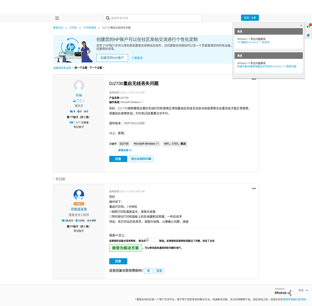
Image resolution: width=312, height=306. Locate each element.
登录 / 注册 (250, 17)
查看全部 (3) (125, 150)
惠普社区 (58, 27)
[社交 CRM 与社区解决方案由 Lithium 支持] (283, 291)
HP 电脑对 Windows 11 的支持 (253, 42)
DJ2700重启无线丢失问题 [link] (116, 27)
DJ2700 (124, 143)
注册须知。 (302, 299)
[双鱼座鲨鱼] (78, 194)
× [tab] (301, 25)
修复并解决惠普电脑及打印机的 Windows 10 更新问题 (266, 66)
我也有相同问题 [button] (141, 159)
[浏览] (56, 18)
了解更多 (137, 58)
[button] (254, 79)
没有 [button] (159, 271)
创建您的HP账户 (112, 58)
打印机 (73, 27)
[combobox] (152, 18)
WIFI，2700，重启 (175, 143)
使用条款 (288, 299)
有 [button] (148, 271)
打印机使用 (89, 27)
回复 (118, 159)
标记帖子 (79, 126)
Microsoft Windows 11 (146, 143)
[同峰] (78, 85)
